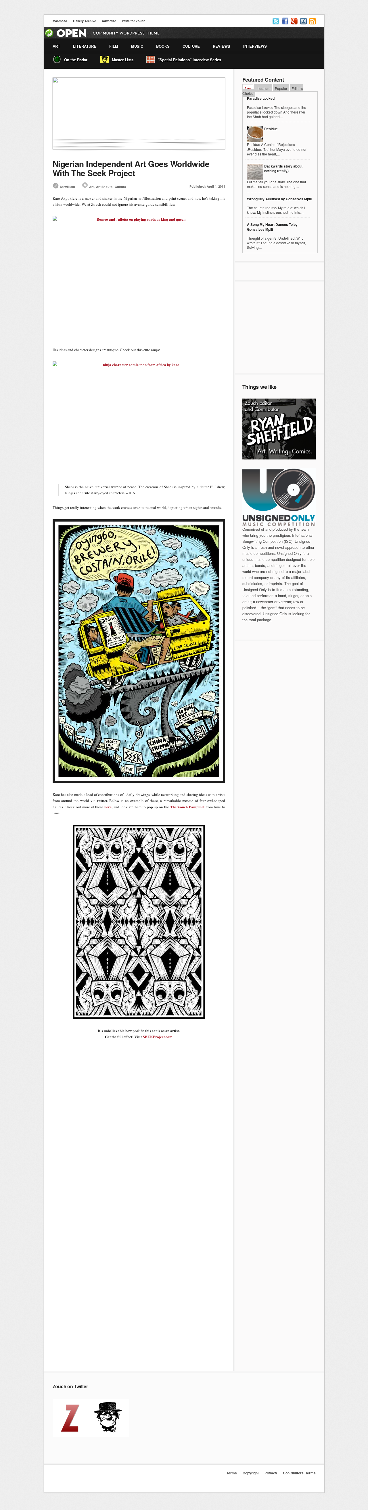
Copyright (251, 1473)
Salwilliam (67, 186)
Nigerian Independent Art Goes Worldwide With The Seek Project (131, 168)
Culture (120, 186)
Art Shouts (104, 186)
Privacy (270, 1473)
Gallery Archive (84, 21)
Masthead (60, 21)
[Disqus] (139, 1143)
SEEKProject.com (157, 1036)
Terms (232, 1473)
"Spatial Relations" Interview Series (189, 59)
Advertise (109, 21)
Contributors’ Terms (299, 1473)
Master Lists (122, 59)
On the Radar (75, 59)
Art (91, 186)
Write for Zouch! (134, 21)
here (108, 806)
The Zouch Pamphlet (187, 806)
